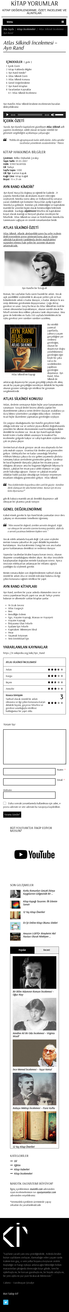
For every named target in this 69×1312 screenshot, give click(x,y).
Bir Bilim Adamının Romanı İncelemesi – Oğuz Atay (33, 993)
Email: (61, 779)
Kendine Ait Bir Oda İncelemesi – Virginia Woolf (34, 1035)
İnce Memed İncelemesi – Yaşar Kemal (32, 1069)
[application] (34, 115)
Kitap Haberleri (21, 1169)
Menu (10, 21)
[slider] (59, 114)
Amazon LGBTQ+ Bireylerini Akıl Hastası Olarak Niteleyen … (39, 935)
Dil (15, 1161)
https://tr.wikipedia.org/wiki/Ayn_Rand (24, 652)
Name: (61, 769)
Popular (22, 949)
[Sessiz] (52, 114)
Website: (7, 790)
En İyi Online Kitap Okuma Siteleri (40, 922)
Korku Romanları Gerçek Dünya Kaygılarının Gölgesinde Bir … (39, 892)
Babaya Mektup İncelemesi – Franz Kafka (34, 1108)
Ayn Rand (32, 515)
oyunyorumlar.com (46, 1192)
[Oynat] (7, 114)
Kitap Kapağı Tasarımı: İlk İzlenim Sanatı (40, 903)
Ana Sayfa (8, 29)
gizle (28, 62)
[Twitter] (5, 1302)
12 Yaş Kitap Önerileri (34, 912)
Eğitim (17, 1165)
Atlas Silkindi (50, 477)
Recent (46, 949)
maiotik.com (36, 1189)
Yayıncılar (8, 554)
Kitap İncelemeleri (26, 29)
